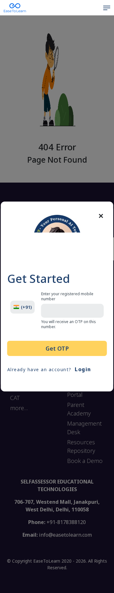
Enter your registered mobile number (67, 296)
